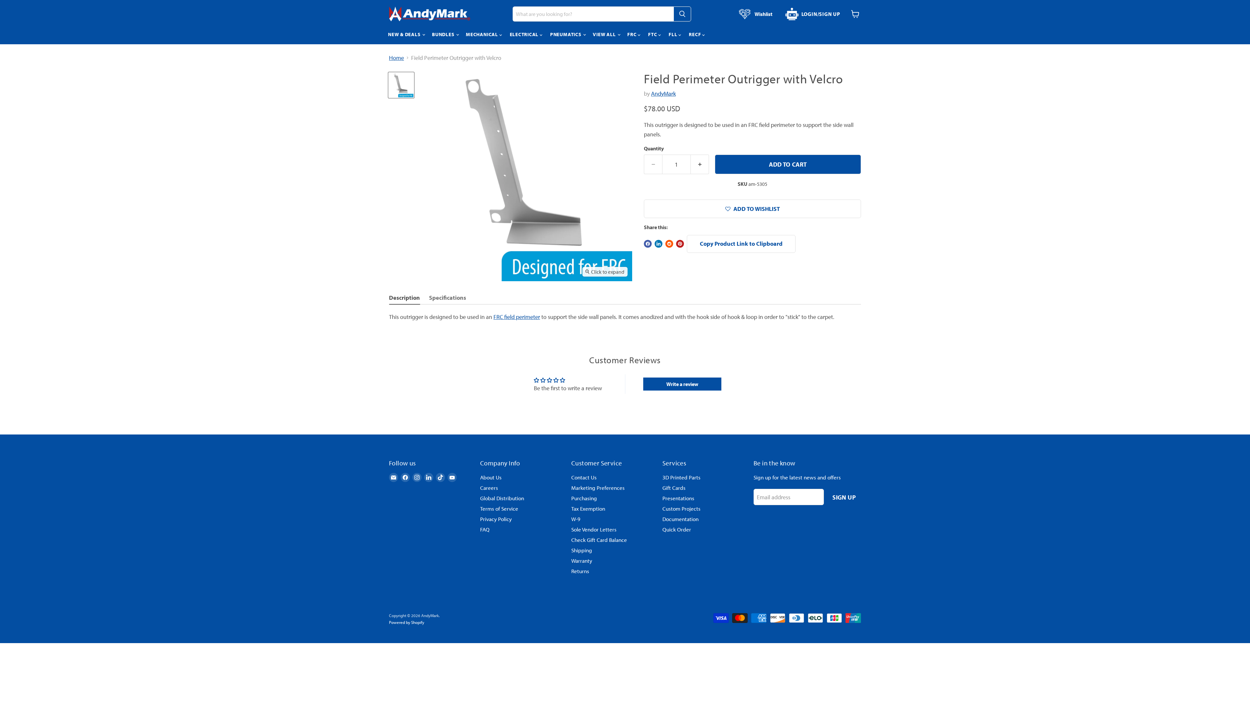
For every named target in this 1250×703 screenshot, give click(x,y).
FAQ (485, 529)
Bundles (443, 34)
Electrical (525, 34)
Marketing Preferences (598, 487)
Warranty (581, 560)
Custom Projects (681, 508)
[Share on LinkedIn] (658, 244)
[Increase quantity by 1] (700, 164)
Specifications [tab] (447, 297)
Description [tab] (404, 297)
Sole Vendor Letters (594, 529)
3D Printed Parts (681, 477)
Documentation (680, 519)
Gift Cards (674, 487)
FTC (653, 34)
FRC (632, 34)
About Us (491, 477)
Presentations (678, 498)
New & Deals (405, 34)
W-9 (575, 519)
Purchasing (584, 498)
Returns (580, 571)
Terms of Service (499, 508)
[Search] (682, 14)
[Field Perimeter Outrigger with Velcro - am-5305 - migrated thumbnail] (401, 85)
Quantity (654, 148)
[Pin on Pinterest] (680, 244)
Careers (489, 487)
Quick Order (676, 529)
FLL (673, 34)
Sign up (844, 497)
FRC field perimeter (516, 317)
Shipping (581, 550)
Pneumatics (566, 34)
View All (605, 34)
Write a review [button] (682, 384)
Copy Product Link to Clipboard (741, 243)
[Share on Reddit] (669, 244)
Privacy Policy (496, 519)
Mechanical (482, 34)
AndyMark (663, 93)
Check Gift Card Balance (599, 539)
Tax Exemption (588, 508)
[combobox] (593, 14)
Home (396, 58)
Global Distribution (502, 498)
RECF (695, 34)
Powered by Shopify (406, 622)
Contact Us (584, 477)
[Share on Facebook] (648, 244)
